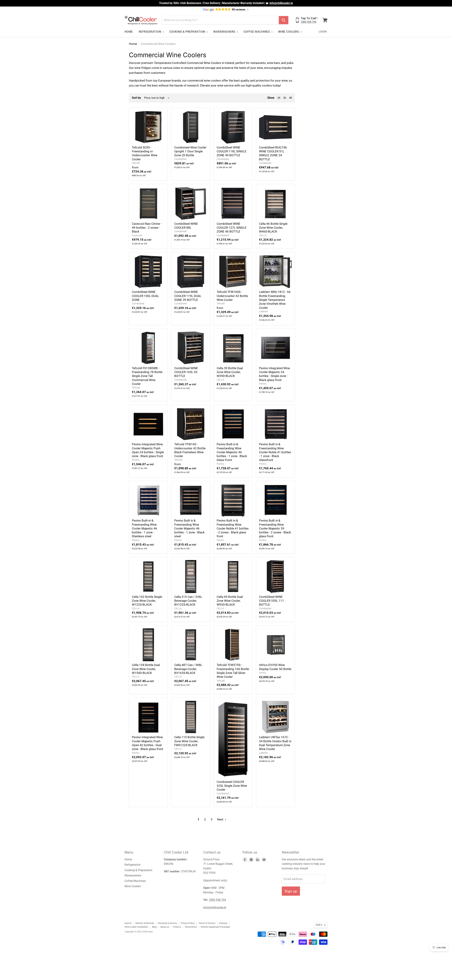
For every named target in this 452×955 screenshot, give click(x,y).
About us (164, 927)
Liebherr (263, 311)
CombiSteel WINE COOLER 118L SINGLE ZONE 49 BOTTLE (231, 151)
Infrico (262, 672)
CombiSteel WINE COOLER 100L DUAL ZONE (145, 296)
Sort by (136, 97)
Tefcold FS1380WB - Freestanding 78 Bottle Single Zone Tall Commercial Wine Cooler (147, 376)
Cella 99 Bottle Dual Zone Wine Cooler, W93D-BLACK (230, 600)
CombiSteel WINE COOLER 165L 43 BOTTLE (186, 372)
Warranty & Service (167, 923)
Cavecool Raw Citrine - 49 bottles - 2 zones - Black (147, 227)
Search (128, 923)
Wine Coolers (289, 31)
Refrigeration (150, 31)
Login (323, 31)
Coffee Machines (257, 31)
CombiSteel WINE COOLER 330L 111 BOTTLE (271, 600)
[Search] (283, 20)
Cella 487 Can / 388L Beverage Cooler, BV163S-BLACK (188, 669)
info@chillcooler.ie (281, 3)
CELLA (262, 235)
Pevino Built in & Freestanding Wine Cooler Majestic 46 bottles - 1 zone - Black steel (189, 528)
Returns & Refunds (144, 923)
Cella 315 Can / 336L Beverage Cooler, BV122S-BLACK (188, 600)
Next (220, 819)
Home (128, 31)
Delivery (223, 923)
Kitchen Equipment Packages (215, 927)
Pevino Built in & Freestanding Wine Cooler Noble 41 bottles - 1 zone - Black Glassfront (275, 452)
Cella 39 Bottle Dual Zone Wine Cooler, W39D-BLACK (230, 372)
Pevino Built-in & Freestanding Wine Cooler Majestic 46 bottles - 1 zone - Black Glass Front (232, 452)
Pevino (262, 383)
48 (290, 97)
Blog (154, 927)
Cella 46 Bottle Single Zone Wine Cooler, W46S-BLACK (273, 227)
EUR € (319, 924)
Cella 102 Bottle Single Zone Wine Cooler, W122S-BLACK (147, 600)
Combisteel (180, 159)
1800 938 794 (308, 21)
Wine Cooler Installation (136, 927)
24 (278, 97)
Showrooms (191, 927)
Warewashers (224, 31)
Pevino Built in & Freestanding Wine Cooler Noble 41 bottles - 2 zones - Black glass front (233, 528)
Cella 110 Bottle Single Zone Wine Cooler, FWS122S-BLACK (189, 741)
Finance (177, 927)
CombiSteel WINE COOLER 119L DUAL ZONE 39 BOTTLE (187, 296)
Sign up (291, 891)
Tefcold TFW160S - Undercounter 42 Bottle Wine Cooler (232, 296)
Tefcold (136, 163)
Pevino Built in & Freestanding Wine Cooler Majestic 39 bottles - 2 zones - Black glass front (275, 528)
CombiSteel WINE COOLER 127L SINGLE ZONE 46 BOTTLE (231, 227)
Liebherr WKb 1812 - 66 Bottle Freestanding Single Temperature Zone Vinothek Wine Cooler (275, 299)
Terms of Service (206, 923)
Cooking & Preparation (187, 31)
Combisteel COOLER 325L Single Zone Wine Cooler (232, 786)
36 (284, 97)
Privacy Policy (188, 923)
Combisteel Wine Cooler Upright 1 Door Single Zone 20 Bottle (190, 151)
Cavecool (137, 235)
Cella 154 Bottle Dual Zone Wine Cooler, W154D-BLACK (146, 669)
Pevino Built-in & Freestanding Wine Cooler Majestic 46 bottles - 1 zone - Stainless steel (144, 528)
